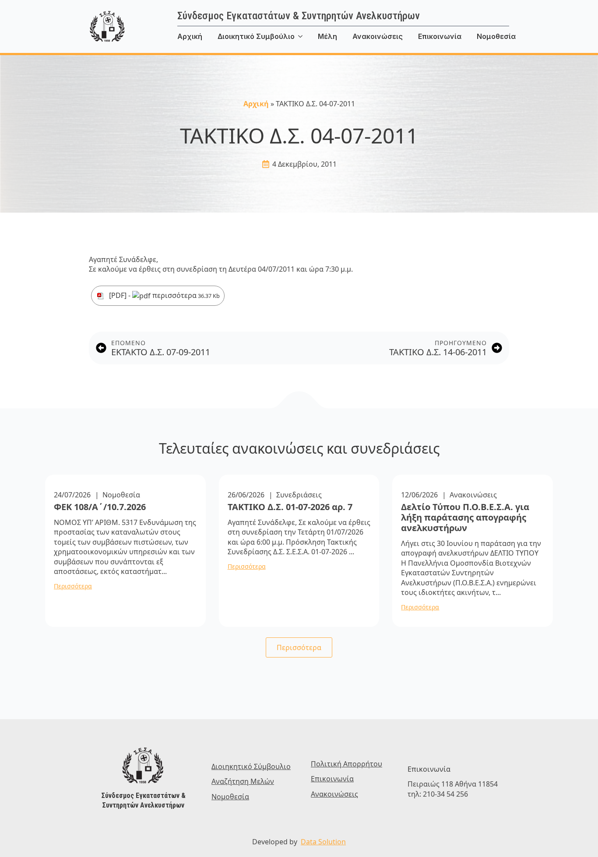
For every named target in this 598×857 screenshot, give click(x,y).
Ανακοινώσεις (377, 36)
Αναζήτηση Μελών (242, 781)
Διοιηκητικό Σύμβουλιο (251, 766)
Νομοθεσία (496, 36)
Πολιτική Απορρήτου (346, 764)
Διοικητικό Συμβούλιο (256, 36)
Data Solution (323, 842)
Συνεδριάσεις (299, 495)
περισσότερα (185, 295)
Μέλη (327, 36)
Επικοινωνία (439, 36)
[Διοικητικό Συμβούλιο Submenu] (306, 36)
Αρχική (189, 36)
